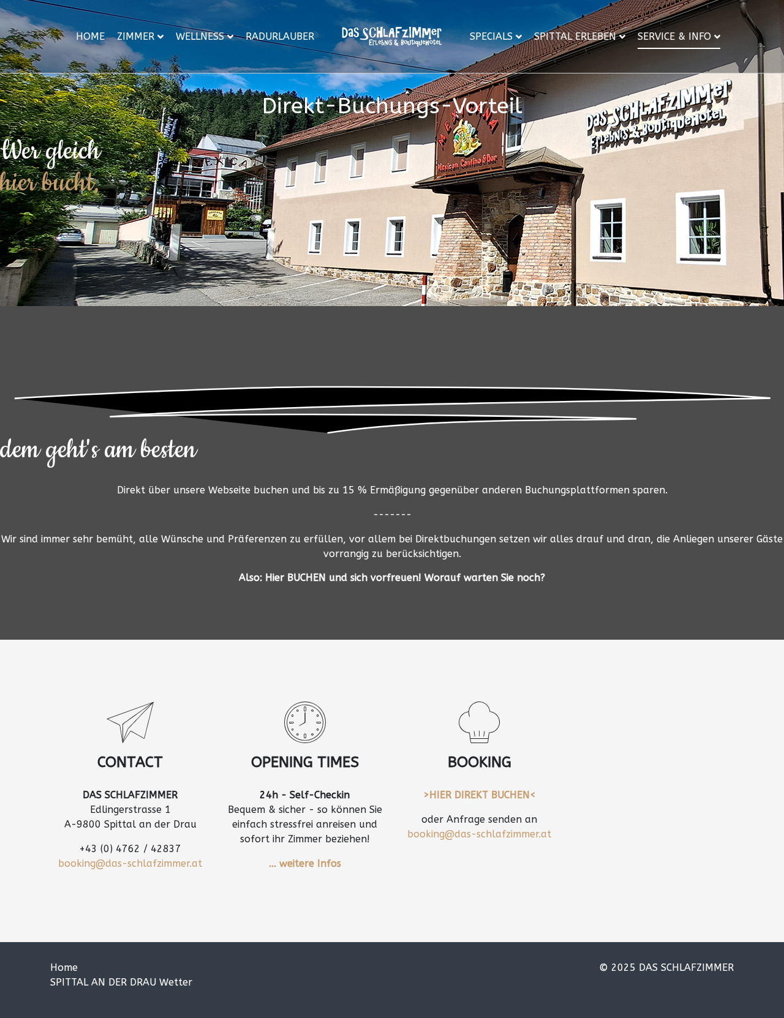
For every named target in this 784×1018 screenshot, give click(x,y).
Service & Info (674, 36)
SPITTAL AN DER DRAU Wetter (121, 982)
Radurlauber (280, 36)
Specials (491, 36)
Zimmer (135, 36)
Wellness (200, 36)
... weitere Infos (305, 863)
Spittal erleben (575, 36)
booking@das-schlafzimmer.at (130, 863)
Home (90, 36)
